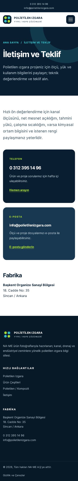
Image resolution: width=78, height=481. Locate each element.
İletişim (7, 395)
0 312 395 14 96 (39, 4)
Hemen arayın (19, 190)
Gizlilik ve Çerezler (14, 475)
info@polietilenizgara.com (39, 8)
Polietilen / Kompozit (16, 388)
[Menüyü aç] (70, 19)
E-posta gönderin (21, 247)
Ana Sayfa (11, 42)
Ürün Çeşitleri (11, 382)
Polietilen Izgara (13, 376)
